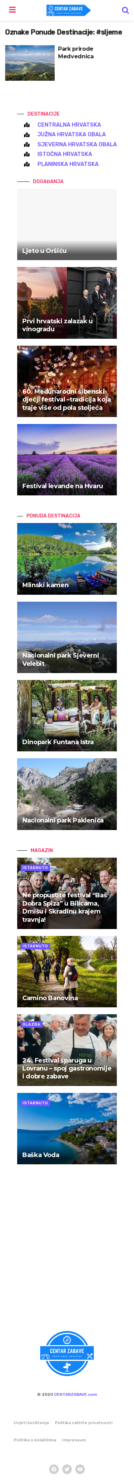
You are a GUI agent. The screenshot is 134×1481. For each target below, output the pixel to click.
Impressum (74, 1440)
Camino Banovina (50, 998)
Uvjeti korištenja (31, 1422)
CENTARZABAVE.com (75, 1394)
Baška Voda (40, 1155)
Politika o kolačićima (35, 1440)
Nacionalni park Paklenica (63, 820)
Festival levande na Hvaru (62, 486)
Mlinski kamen (45, 585)
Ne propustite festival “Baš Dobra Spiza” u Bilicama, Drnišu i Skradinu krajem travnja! (64, 907)
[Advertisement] (67, 1251)
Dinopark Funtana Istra (58, 742)
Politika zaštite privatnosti (83, 1422)
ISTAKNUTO (35, 868)
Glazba (32, 1024)
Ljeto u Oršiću (44, 251)
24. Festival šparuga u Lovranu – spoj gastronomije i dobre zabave (66, 1068)
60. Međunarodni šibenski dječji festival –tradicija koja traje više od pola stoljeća (66, 400)
